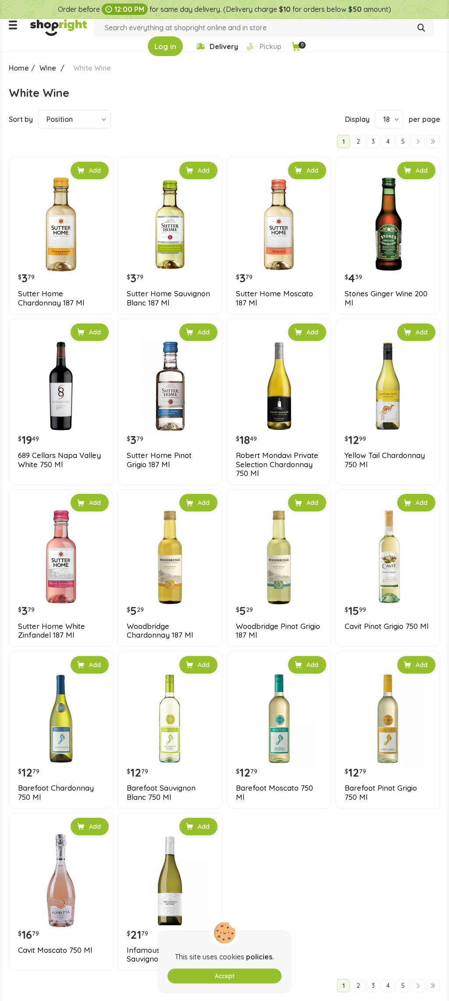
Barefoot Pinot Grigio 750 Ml (381, 792)
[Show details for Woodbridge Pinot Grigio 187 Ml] (279, 556)
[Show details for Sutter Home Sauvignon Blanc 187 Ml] (169, 224)
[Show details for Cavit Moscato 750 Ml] (61, 880)
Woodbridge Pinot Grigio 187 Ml (278, 630)
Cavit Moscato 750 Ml (55, 950)
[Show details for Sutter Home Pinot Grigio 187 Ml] (169, 386)
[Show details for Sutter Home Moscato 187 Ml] (279, 224)
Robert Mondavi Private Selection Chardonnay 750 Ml (277, 464)
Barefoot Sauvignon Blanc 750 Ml (161, 792)
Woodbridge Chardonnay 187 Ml (160, 630)
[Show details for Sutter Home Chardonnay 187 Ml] (61, 224)
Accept (225, 976)
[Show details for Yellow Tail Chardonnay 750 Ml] (387, 386)
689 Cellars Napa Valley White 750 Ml (59, 460)
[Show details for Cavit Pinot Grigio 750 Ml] (387, 556)
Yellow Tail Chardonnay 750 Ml (385, 460)
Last (432, 141)
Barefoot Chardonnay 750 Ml (56, 792)
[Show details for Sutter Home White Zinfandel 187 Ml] (61, 556)
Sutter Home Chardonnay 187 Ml (51, 298)
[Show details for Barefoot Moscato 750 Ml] (279, 719)
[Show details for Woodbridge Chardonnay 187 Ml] (169, 556)
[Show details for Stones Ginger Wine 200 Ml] (387, 224)
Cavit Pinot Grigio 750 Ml (386, 626)
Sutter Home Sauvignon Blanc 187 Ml (168, 298)
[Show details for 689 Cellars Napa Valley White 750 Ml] (61, 386)
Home (19, 68)
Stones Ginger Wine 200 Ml (386, 298)
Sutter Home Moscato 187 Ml (274, 298)
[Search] (421, 28)
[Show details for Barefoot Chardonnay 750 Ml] (61, 719)
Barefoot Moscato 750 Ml (274, 792)
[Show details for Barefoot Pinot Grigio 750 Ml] (387, 719)
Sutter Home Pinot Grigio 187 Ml (159, 460)
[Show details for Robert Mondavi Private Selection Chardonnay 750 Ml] (279, 386)
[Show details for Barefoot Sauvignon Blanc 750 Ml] (169, 719)
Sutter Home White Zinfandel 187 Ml (51, 630)
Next (417, 141)
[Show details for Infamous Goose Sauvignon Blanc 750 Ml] (169, 880)
